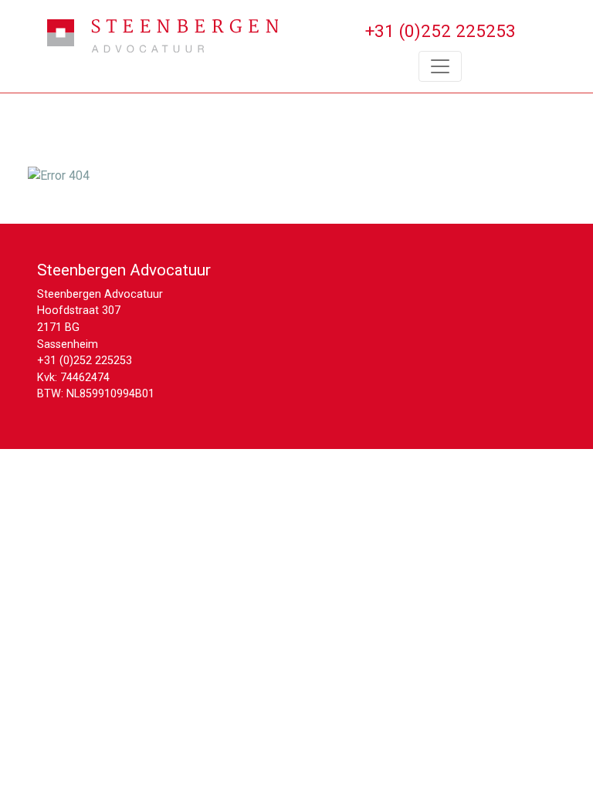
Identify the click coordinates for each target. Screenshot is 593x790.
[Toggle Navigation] (440, 66)
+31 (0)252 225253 (84, 360)
